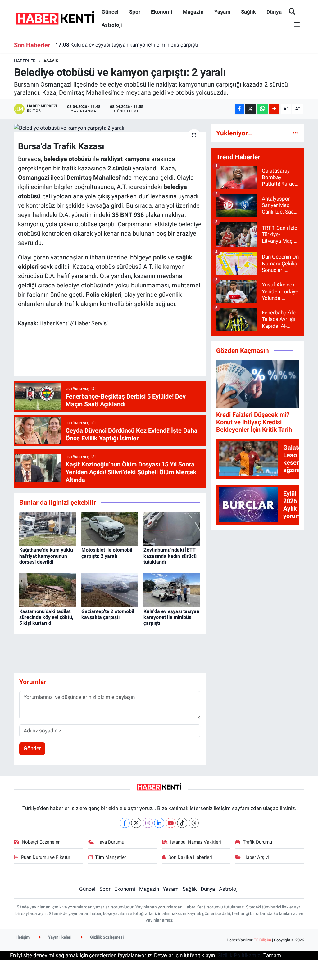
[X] (136, 823)
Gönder (32, 748)
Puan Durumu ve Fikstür (45, 857)
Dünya (274, 12)
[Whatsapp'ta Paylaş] (262, 109)
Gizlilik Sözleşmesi (106, 937)
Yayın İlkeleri (59, 937)
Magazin (193, 12)
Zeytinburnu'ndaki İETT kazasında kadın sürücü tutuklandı (170, 556)
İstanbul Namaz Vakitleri (195, 842)
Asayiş (50, 60)
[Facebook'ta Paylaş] (239, 109)
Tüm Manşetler (110, 857)
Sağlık (248, 12)
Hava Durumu (110, 842)
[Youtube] (171, 823)
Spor (134, 12)
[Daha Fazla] (274, 109)
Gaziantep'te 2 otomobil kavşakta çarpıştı (107, 614)
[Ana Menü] (294, 25)
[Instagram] (148, 823)
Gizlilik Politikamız (238, 955)
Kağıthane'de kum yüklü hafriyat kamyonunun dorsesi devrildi (46, 556)
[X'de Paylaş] (250, 109)
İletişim (23, 937)
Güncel (110, 12)
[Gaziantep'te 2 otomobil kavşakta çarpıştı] (109, 589)
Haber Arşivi (256, 857)
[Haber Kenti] (55, 18)
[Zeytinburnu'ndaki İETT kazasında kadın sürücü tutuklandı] (171, 528)
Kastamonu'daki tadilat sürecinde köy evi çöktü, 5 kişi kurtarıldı (46, 617)
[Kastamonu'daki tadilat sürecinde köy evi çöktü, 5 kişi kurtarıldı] (47, 589)
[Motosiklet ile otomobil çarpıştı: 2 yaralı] (109, 528)
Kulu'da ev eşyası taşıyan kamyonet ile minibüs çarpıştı (126, 45)
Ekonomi (161, 12)
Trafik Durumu (257, 842)
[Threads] (194, 823)
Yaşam (222, 12)
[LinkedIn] (159, 823)
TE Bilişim (262, 940)
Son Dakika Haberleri (190, 857)
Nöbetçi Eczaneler (41, 842)
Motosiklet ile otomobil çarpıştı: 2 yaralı (106, 553)
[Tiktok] (182, 823)
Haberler (25, 60)
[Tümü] (296, 133)
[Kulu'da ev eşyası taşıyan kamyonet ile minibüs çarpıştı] (171, 589)
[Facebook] (125, 823)
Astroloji (112, 25)
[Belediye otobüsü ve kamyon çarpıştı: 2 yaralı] (110, 128)
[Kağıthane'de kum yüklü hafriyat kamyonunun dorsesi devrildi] (47, 528)
